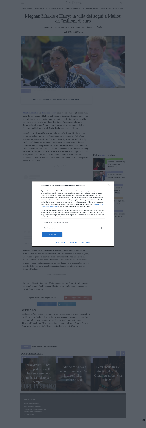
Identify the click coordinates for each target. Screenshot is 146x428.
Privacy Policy (85, 242)
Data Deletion (61, 242)
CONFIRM (52, 234)
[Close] (110, 186)
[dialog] (73, 214)
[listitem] (73, 222)
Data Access (73, 242)
